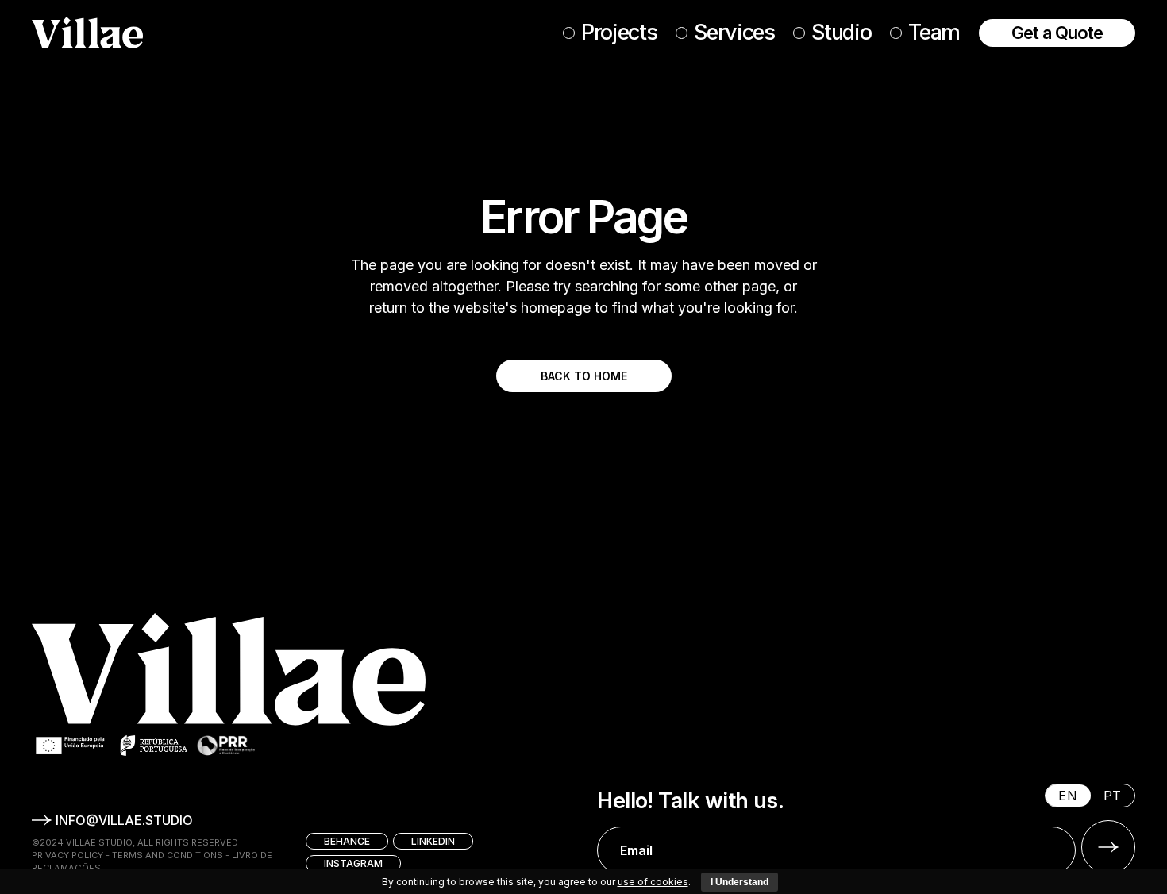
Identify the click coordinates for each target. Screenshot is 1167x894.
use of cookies (653, 882)
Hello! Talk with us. (690, 801)
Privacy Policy (67, 855)
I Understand (739, 882)
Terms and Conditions (167, 855)
